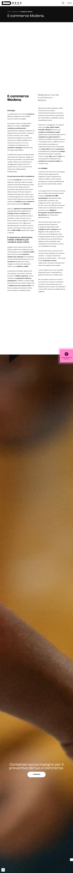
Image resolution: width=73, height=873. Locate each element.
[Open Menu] (69, 3)
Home (9, 11)
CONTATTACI (14, 29)
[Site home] (12, 3)
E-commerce (15, 11)
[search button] (63, 3)
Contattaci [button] (36, 774)
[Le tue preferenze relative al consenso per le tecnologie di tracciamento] (3, 870)
